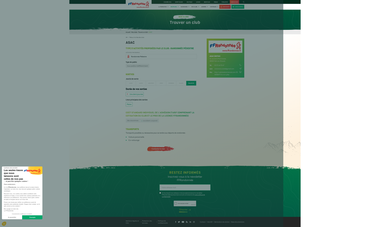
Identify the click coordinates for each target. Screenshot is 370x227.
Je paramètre (12, 217)
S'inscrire (183, 209)
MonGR (198, 2)
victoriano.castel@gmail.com (224, 69)
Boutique (189, 2)
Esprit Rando (179, 2)
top (176, 214)
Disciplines (174, 7)
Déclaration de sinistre (221, 222)
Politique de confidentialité (163, 222)
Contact (202, 222)
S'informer (213, 7)
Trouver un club (143, 32)
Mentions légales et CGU (132, 222)
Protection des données (147, 222)
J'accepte (32, 217)
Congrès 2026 (167, 2)
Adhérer (203, 7)
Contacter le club (158, 149)
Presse (216, 2)
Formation (225, 2)
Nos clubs (194, 7)
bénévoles (207, 2)
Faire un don (234, 2)
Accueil (128, 32)
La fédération (162, 7)
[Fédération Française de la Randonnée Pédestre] (138, 4)
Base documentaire (237, 222)
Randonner (184, 7)
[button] (4, 223)
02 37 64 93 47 (219, 65)
